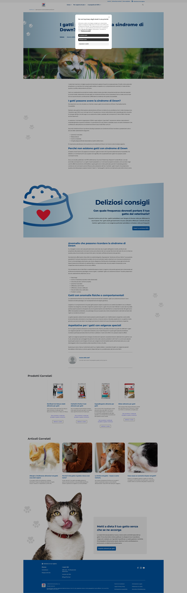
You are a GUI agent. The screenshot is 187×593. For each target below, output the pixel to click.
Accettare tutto (83, 35)
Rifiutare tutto (83, 39)
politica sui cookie (86, 31)
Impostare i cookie (84, 44)
